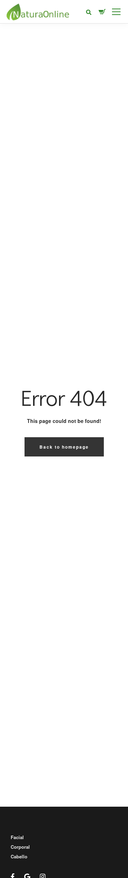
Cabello (19, 856)
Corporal (20, 846)
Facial (17, 837)
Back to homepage (64, 447)
